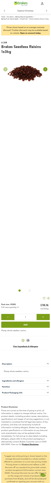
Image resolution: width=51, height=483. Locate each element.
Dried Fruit (24, 19)
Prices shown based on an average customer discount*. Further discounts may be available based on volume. (25, 30)
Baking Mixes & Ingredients (24, 17)
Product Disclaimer (30, 444)
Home (3, 17)
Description (7, 363)
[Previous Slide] (4, 10)
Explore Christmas (25, 10)
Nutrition (6, 386)
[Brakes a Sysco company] (20, 3)
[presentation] (25, 372)
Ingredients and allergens (13, 380)
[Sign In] (42, 3)
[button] (23, 340)
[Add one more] (43, 317)
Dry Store (10, 17)
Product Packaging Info (12, 392)
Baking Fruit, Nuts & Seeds (9, 19)
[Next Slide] (47, 10)
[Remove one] (7, 317)
